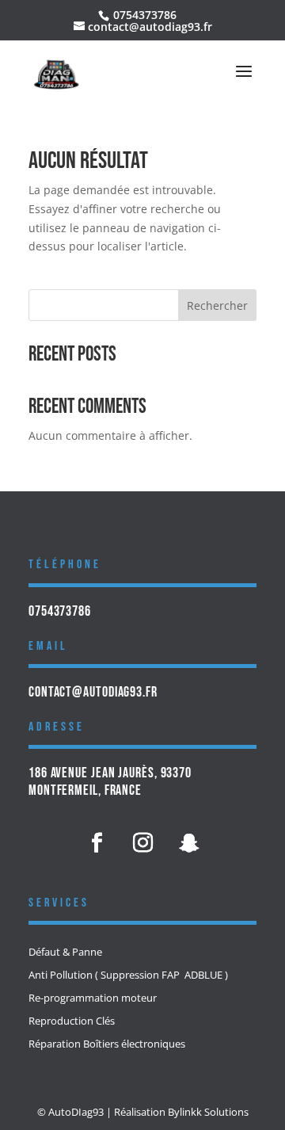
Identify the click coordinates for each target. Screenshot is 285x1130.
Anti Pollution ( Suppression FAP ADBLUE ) (128, 975)
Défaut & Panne (65, 952)
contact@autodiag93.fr (93, 692)
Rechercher (217, 305)
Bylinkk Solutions (208, 1112)
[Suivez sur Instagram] (142, 843)
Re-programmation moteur (92, 998)
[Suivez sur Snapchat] (188, 843)
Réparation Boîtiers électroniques (106, 1044)
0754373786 (59, 611)
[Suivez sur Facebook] (96, 843)
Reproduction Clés (71, 1021)
